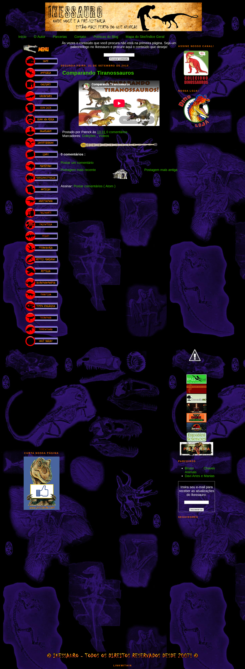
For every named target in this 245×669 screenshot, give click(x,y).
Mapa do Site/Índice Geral (145, 36)
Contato (80, 36)
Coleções (89, 136)
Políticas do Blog (106, 36)
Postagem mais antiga (160, 170)
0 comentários (116, 132)
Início (22, 36)
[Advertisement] (42, 397)
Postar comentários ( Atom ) (95, 186)
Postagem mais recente (78, 170)
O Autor (39, 36)
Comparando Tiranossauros (98, 73)
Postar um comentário (77, 162)
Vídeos (104, 136)
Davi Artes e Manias (199, 476)
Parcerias (60, 36)
